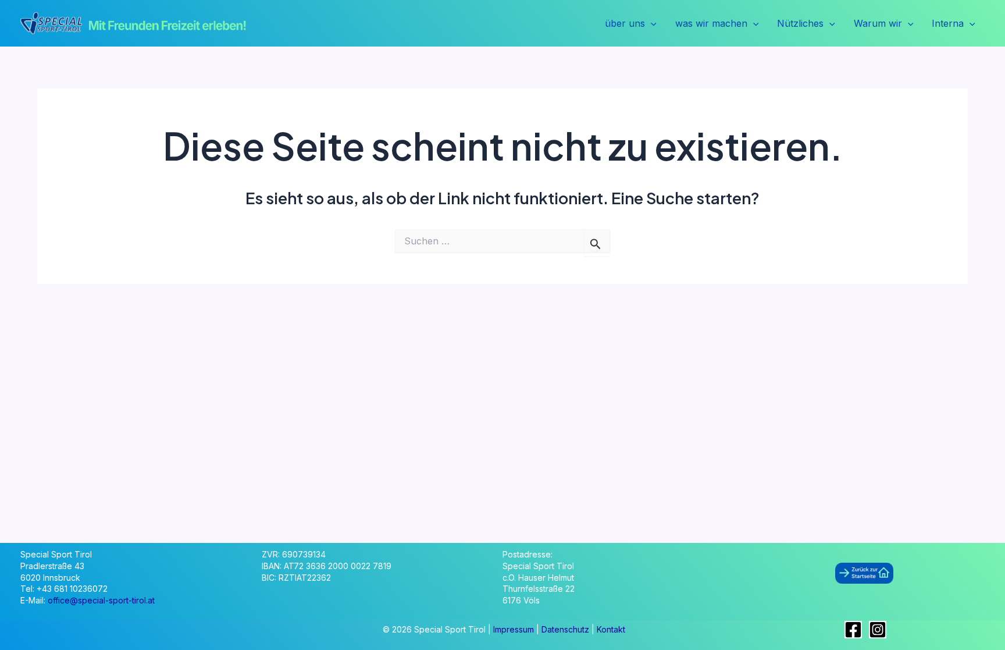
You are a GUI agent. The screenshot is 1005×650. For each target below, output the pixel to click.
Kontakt (611, 629)
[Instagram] (877, 629)
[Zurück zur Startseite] (864, 572)
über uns (625, 23)
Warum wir (878, 23)
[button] (651, 23)
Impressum (514, 629)
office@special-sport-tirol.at (101, 600)
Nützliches (800, 23)
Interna (948, 23)
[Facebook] (853, 629)
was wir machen (711, 23)
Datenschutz (566, 629)
